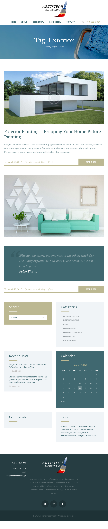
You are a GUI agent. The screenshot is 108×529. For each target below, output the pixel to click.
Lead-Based (75, 433)
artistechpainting (37, 162)
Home (47, 46)
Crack (92, 426)
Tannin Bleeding (68, 436)
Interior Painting (71, 320)
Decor (73, 429)
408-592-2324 (20, 468)
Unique (81, 436)
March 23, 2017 (15, 162)
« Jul (63, 401)
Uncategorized (70, 340)
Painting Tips (69, 336)
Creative (65, 429)
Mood (85, 433)
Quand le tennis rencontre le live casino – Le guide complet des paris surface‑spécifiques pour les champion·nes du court (28, 379)
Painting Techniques (72, 332)
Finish (90, 429)
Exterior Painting (71, 316)
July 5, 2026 (16, 386)
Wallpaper (91, 436)
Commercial (82, 426)
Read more (91, 162)
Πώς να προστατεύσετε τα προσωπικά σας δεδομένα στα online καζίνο (27, 365)
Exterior (81, 429)
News (65, 324)
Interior (65, 433)
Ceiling (72, 426)
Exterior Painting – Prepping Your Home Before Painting (52, 134)
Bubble (64, 426)
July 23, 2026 (16, 371)
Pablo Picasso (28, 271)
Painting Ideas (69, 328)
